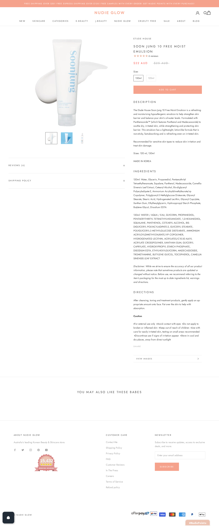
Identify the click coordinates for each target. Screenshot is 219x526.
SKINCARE (39, 21)
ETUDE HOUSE (142, 38)
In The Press (112, 470)
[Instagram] (30, 450)
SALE (167, 21)
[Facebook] (144, 346)
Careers (110, 476)
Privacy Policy (113, 453)
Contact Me (111, 442)
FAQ (108, 459)
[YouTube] (46, 450)
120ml (151, 78)
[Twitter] (149, 346)
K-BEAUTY (82, 21)
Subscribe (167, 466)
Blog (196, 21)
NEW (22, 21)
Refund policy (113, 487)
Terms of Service (114, 481)
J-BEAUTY (101, 21)
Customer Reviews (115, 464)
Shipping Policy (20, 180)
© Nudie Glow (23, 515)
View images (144, 358)
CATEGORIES (61, 21)
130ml (138, 78)
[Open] (8, 517)
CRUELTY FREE (147, 21)
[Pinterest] (153, 346)
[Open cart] (208, 13)
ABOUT (181, 21)
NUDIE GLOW (122, 21)
